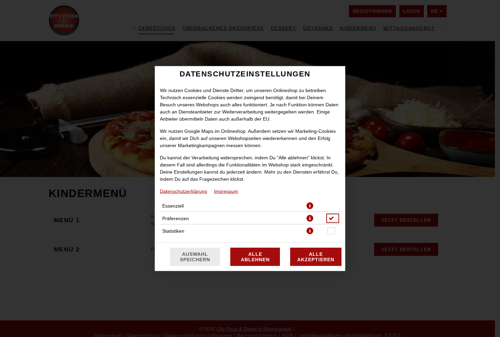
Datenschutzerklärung (183, 191)
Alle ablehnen (255, 256)
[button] (309, 205)
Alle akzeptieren (315, 256)
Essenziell (173, 206)
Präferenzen (175, 218)
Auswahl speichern (195, 256)
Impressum (226, 191)
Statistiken (173, 231)
